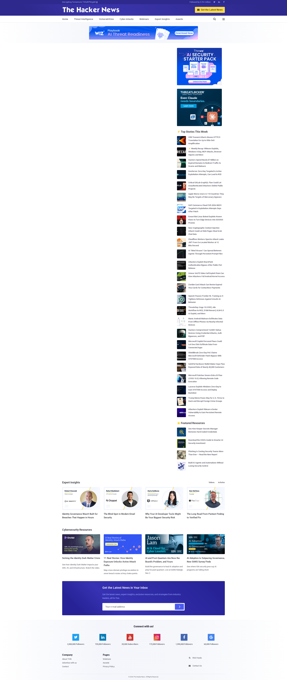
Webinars (144, 19)
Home (65, 19)
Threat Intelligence (83, 19)
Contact (65, 666)
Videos (212, 482)
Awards (179, 19)
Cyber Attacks (126, 19)
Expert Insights (162, 19)
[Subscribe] (179, 607)
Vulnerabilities (106, 19)
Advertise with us (69, 663)
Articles (221, 482)
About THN (66, 659)
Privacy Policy (109, 666)
